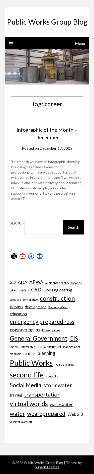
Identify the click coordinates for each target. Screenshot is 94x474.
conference (30, 299)
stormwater (57, 385)
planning (46, 353)
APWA (36, 282)
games (56, 330)
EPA (38, 330)
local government (49, 347)
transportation (42, 394)
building (24, 290)
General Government (38, 338)
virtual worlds (29, 403)
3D (13, 282)
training (16, 395)
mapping (15, 353)
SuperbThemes (47, 467)
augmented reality (57, 282)
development (35, 307)
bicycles (76, 282)
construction (57, 298)
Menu (80, 43)
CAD (36, 289)
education (18, 313)
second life (27, 374)
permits (29, 353)
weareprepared (46, 413)
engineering (22, 329)
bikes (13, 290)
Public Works (31, 362)
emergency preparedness (42, 321)
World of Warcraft (21, 421)
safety (70, 364)
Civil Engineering (57, 289)
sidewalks (52, 376)
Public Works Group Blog (47, 21)
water (17, 413)
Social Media (25, 384)
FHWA (46, 330)
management (71, 346)
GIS (73, 338)
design (16, 306)
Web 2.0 (75, 414)
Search (17, 223)
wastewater (61, 404)
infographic (28, 346)
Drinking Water (58, 307)
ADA (22, 282)
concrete (15, 299)
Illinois (14, 346)
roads (59, 364)
